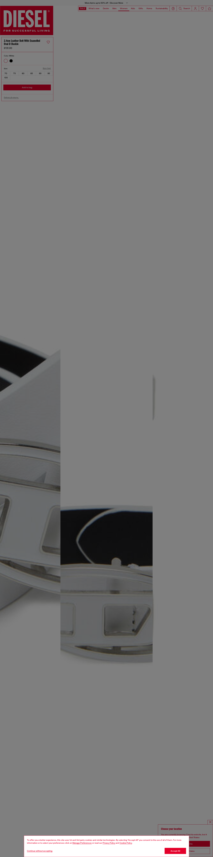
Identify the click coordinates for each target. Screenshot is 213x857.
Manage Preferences (82, 843)
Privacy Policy (109, 843)
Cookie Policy (126, 843)
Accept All (175, 851)
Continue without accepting (39, 851)
